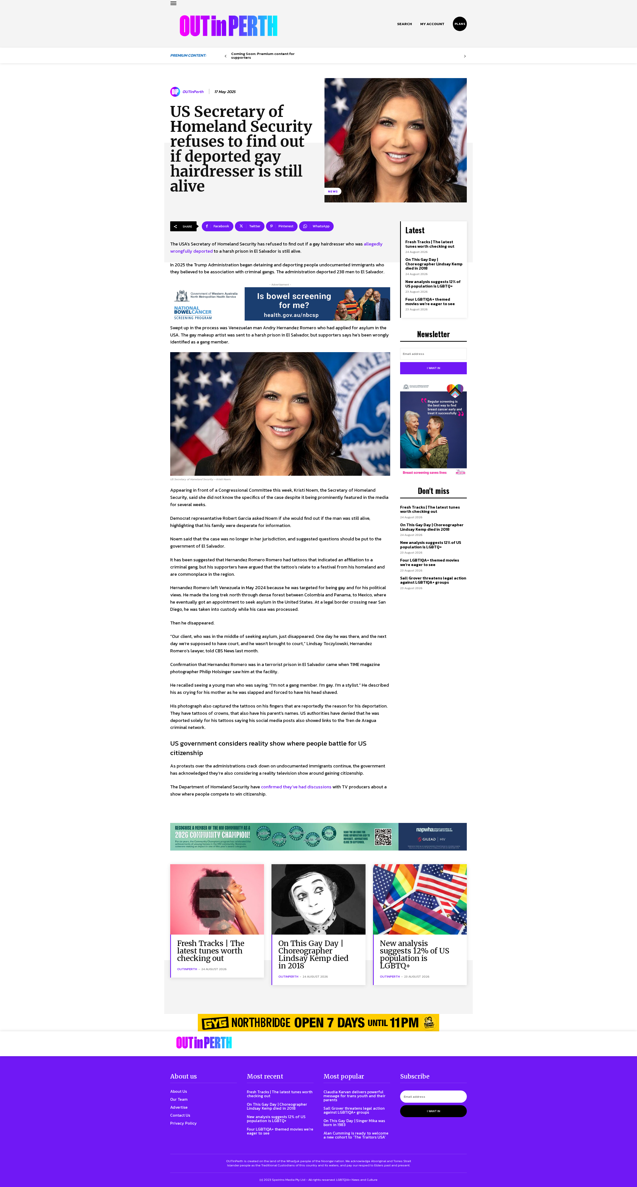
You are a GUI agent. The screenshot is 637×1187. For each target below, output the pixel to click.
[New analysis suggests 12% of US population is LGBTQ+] (420, 899)
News (333, 191)
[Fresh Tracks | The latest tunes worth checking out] (217, 899)
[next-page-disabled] (465, 56)
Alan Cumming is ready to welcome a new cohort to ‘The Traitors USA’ (355, 1135)
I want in (433, 368)
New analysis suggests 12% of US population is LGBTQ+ (433, 284)
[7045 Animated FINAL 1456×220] (280, 304)
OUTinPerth (192, 91)
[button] (404, 24)
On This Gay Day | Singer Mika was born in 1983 (354, 1123)
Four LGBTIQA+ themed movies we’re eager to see (430, 301)
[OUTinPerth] (176, 92)
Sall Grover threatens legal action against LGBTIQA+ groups (433, 580)
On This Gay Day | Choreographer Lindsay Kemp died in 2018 (434, 263)
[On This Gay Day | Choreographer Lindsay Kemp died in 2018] (318, 899)
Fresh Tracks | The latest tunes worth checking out (429, 244)
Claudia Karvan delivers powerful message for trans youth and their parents (354, 1096)
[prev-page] (225, 56)
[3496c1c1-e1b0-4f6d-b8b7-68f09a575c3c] (318, 837)
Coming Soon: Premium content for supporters (263, 55)
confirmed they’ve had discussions (296, 786)
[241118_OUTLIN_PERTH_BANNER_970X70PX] (318, 1022)
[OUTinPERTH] (228, 25)
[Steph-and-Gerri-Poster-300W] (433, 430)
